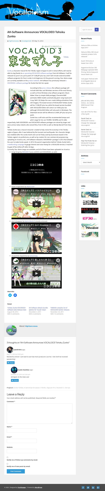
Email (9, 437)
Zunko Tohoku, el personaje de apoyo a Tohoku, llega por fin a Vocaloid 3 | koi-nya (42, 388)
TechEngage (22, 487)
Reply (12, 363)
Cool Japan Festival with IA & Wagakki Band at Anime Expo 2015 (89, 81)
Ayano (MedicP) (30, 221)
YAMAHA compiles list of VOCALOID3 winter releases (60, 309)
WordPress (38, 487)
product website (33, 81)
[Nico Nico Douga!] (90, 202)
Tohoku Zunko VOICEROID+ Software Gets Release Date (16, 309)
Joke (82, 101)
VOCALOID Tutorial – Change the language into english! (88, 123)
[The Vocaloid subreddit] (90, 226)
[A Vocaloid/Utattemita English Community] (90, 210)
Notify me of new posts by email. (18, 466)
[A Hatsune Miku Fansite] (90, 194)
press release (46, 88)
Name (9, 427)
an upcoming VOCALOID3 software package (37, 73)
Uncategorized (26, 41)
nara (82, 112)
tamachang (33, 256)
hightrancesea (14, 41)
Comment (11, 401)
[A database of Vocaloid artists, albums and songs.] (90, 234)
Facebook (85, 172)
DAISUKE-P (25, 152)
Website (10, 447)
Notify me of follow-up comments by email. (22, 460)
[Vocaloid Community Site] (90, 218)
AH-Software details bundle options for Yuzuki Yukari (38, 309)
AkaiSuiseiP (30, 187)
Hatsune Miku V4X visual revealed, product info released (89, 54)
